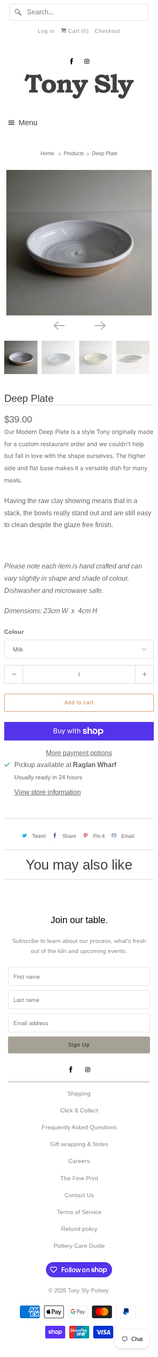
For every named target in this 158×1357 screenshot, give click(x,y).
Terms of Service (79, 1212)
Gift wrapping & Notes (79, 1144)
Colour (14, 631)
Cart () (78, 31)
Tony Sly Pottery (88, 1290)
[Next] (100, 324)
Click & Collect (79, 1110)
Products (74, 153)
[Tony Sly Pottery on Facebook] (71, 61)
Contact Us (79, 1195)
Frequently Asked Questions (79, 1127)
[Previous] (58, 324)
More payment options (79, 753)
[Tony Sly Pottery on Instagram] (86, 61)
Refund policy (79, 1228)
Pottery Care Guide (79, 1245)
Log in (46, 31)
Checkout (107, 31)
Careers (79, 1161)
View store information (47, 792)
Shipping (79, 1093)
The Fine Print (79, 1178)
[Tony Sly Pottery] (79, 87)
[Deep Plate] (79, 242)
